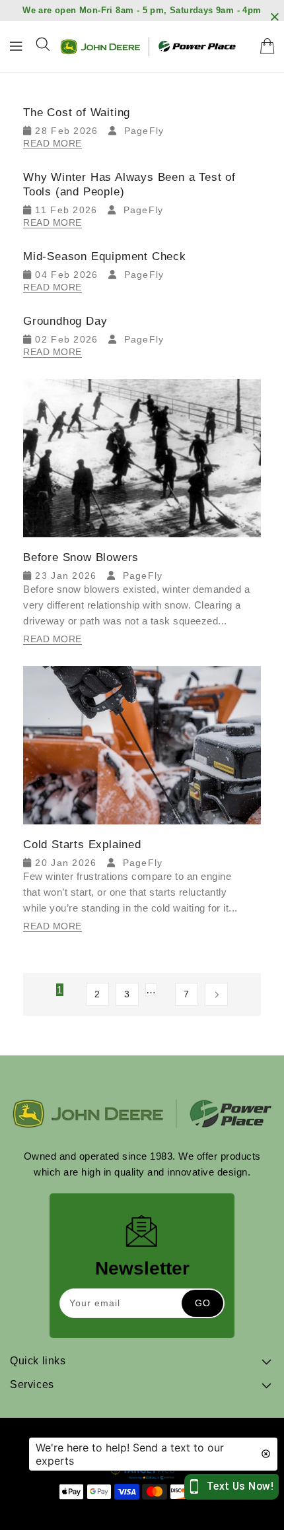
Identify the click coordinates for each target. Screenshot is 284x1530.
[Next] (216, 994)
